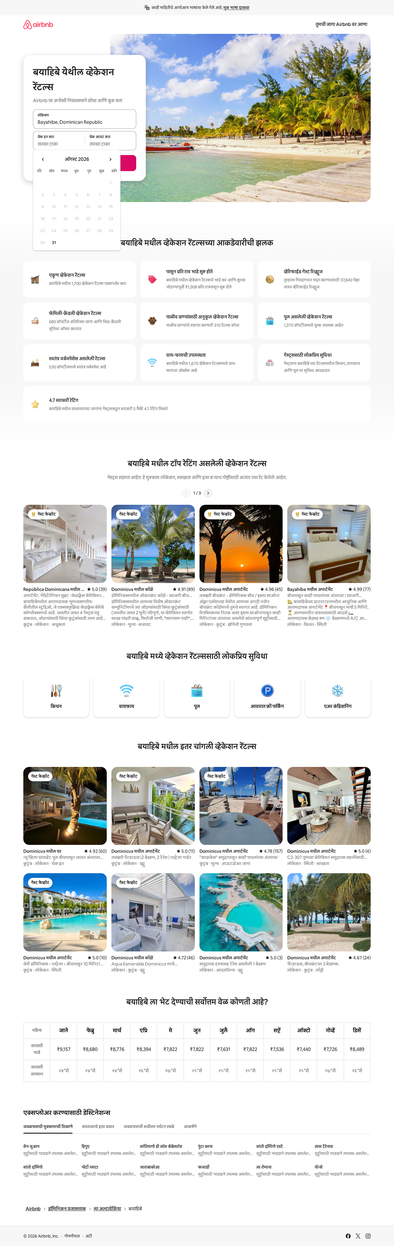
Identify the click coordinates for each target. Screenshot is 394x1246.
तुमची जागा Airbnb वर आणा (341, 24)
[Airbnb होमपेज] (38, 24)
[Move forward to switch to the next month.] (110, 159)
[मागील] (186, 493)
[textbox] (59, 143)
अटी (88, 1236)
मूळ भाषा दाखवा (236, 7)
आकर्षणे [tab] (190, 1126)
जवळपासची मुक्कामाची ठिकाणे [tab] (48, 1126)
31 (54, 242)
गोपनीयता (72, 1236)
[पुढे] (208, 493)
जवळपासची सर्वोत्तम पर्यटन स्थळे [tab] (149, 1126)
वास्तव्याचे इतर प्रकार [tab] (98, 1126)
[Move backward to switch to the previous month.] (43, 159)
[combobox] (85, 122)
